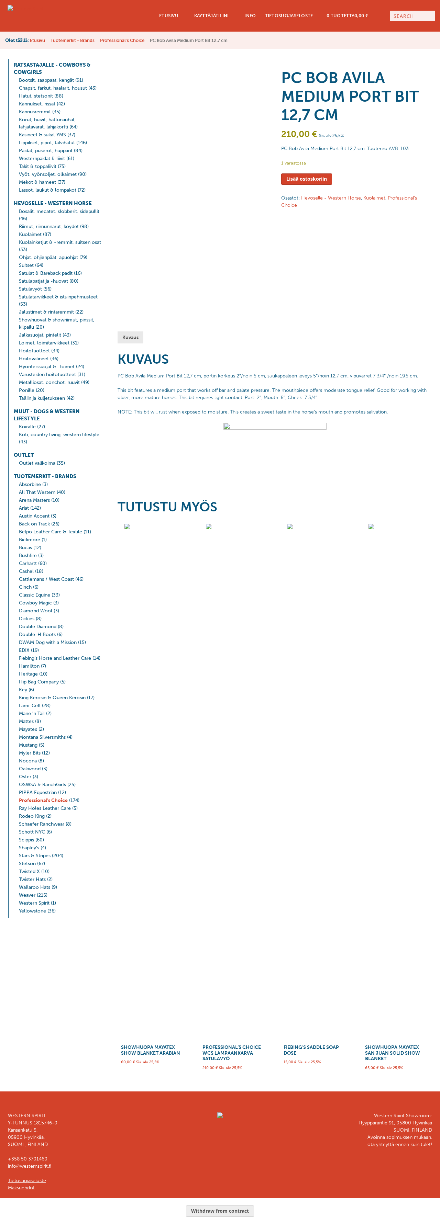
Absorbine (30, 484)
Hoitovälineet (34, 359)
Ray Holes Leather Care (45, 808)
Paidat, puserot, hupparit (46, 151)
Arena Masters (34, 500)
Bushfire (28, 555)
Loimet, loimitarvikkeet (44, 343)
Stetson (27, 863)
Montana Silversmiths (42, 737)
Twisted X (29, 871)
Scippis (26, 840)
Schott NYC (32, 832)
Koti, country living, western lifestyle (59, 435)
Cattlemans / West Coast (46, 579)
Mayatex (28, 729)
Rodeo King (32, 816)
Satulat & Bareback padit (46, 273)
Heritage (28, 674)
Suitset (26, 265)
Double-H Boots (37, 634)
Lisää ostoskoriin (306, 178)
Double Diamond (37, 627)
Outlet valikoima (37, 463)
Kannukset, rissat (37, 104)
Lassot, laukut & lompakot (47, 190)
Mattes (26, 721)
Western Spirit (34, 903)
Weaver (27, 895)
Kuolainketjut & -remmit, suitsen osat (60, 242)
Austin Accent (34, 516)
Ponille (26, 390)
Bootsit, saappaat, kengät (46, 80)
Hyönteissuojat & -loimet (47, 367)
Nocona (28, 761)
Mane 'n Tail (32, 713)
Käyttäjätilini (211, 15)
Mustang (28, 745)
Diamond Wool (35, 611)
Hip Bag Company (39, 682)
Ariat (24, 508)
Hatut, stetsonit (36, 96)
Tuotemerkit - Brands (73, 40)
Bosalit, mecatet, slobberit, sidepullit (59, 211)
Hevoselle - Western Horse (53, 203)
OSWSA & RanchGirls (42, 784)
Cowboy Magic (35, 603)
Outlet (24, 455)
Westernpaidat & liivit (42, 158)
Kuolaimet (30, 234)
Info (249, 15)
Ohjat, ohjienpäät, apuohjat (48, 257)
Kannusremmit (35, 112)
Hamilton (29, 666)
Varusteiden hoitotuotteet (47, 374)
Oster (25, 777)
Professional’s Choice (122, 40)
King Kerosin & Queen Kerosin (52, 698)
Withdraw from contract (220, 1211)
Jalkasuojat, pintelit (40, 335)
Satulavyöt (30, 289)
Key (23, 690)
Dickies (26, 619)
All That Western (37, 492)
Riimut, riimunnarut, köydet (49, 226)
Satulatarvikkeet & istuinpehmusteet (58, 297)
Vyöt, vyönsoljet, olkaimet (48, 174)
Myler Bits (30, 753)
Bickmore (29, 540)
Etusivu (168, 15)
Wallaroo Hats (34, 887)
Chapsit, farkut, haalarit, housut (53, 88)
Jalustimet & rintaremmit (46, 312)
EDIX (24, 650)
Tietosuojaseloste (289, 15)
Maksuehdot (21, 1188)
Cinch (25, 587)
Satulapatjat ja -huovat (43, 281)
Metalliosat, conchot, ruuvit (49, 382)
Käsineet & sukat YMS (42, 135)
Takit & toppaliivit (37, 166)
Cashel (26, 571)
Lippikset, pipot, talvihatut (47, 143)
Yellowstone (32, 911)
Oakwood (30, 769)
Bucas (25, 548)
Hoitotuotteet (34, 351)
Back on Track (34, 524)
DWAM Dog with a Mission (48, 642)
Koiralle (27, 427)
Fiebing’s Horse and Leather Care (55, 658)
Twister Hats (32, 879)
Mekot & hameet (37, 182)
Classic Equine (34, 595)
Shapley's (29, 848)
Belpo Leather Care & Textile (50, 532)
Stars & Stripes (35, 856)
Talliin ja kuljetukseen (42, 398)
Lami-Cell (30, 706)
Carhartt (28, 563)
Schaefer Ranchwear (41, 824)
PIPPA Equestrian (38, 792)
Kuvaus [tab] (130, 337)
